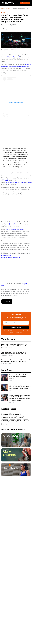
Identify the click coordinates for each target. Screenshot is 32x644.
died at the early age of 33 (14, 229)
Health (19, 421)
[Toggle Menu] (3, 3)
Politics (4, 424)
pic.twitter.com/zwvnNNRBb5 (10, 257)
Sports (12, 421)
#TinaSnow (9, 182)
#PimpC (5, 180)
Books (25, 421)
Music (8, 8)
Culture (21, 417)
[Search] (17, 3)
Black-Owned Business (9, 417)
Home (3, 8)
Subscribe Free (16, 327)
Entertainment (15, 414)
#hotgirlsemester (6, 255)
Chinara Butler (16, 173)
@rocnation (12, 224)
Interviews (5, 414)
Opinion (12, 424)
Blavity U (5, 421)
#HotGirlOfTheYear (19, 182)
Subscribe (25, 3)
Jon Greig (6, 24)
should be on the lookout (12, 57)
